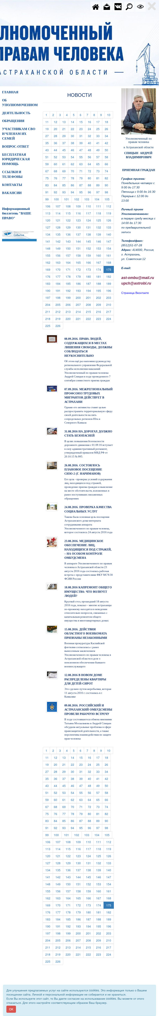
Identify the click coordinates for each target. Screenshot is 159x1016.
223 (100, 318)
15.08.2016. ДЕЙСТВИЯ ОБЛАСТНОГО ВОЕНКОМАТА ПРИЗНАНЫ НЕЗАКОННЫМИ (85, 633)
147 (110, 241)
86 (74, 185)
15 (82, 122)
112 (110, 206)
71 (82, 171)
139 (100, 234)
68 (57, 171)
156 (59, 255)
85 (65, 185)
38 (74, 143)
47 (82, 150)
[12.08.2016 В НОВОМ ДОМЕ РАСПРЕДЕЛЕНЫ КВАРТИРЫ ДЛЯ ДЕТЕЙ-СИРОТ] (52, 674)
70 (74, 171)
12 (57, 122)
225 (49, 325)
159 (90, 255)
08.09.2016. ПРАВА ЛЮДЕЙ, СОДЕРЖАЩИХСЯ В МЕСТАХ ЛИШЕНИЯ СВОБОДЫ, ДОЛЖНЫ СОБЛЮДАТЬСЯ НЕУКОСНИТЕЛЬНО (88, 347)
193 (79, 290)
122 (69, 220)
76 (57, 178)
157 (69, 255)
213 (69, 311)
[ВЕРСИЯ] (140, 6)
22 (74, 129)
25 (99, 129)
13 (65, 122)
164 (69, 262)
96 (91, 192)
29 (65, 136)
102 (78, 199)
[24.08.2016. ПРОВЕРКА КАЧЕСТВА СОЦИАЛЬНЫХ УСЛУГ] (52, 506)
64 (91, 164)
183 (49, 283)
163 (59, 262)
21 (65, 129)
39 (82, 143)
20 (57, 129)
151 (79, 248)
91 (48, 192)
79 (82, 178)
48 (91, 150)
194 (90, 290)
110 (90, 206)
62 (74, 164)
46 (74, 150)
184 (59, 283)
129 (69, 227)
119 (110, 213)
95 (82, 192)
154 (110, 248)
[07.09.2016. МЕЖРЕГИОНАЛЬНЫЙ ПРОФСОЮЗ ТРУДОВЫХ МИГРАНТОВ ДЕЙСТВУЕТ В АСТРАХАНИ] (52, 388)
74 (108, 171)
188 (100, 283)
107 (59, 206)
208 (90, 304)
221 (79, 318)
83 (48, 185)
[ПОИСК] (129, 6)
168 (110, 262)
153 (100, 248)
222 (90, 318)
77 (65, 178)
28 (57, 136)
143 (69, 241)
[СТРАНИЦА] (118, 6)
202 (100, 297)
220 (69, 318)
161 (110, 255)
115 (69, 213)
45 (65, 150)
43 (48, 150)
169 (49, 269)
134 (49, 234)
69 (65, 171)
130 (79, 227)
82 (108, 178)
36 (57, 143)
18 (108, 122)
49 (99, 150)
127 (49, 227)
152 (90, 248)
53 (65, 157)
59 (48, 164)
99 (48, 199)
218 (49, 318)
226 (59, 325)
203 (110, 297)
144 (79, 241)
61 (65, 164)
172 (79, 269)
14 (74, 122)
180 (90, 276)
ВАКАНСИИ (12, 193)
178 (69, 276)
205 (59, 304)
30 (74, 136)
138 (90, 234)
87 (82, 185)
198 (59, 297)
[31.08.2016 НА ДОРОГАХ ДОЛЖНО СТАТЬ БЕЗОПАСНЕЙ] (52, 431)
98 (108, 192)
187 (90, 283)
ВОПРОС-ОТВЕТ (15, 146)
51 (48, 157)
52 (57, 157)
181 (100, 276)
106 (49, 206)
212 (59, 311)
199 (69, 297)
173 (90, 269)
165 (79, 262)
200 (79, 297)
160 (100, 255)
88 (91, 185)
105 (108, 199)
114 (59, 213)
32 (91, 136)
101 (68, 199)
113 (49, 213)
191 (59, 290)
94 (74, 192)
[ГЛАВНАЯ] (95, 6)
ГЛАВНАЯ (10, 92)
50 (108, 150)
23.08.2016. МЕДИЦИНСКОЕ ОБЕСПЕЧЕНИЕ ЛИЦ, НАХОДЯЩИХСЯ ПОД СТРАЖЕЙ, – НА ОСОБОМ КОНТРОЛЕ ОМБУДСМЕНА (88, 550)
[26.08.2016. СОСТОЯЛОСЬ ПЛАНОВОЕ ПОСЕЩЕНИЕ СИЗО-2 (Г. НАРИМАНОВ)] (52, 465)
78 (74, 178)
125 (100, 220)
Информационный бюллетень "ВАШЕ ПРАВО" (16, 213)
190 (49, 290)
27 (48, 136)
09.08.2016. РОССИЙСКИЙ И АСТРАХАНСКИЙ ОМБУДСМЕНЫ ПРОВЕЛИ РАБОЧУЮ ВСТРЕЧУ (88, 710)
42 (108, 143)
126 (110, 220)
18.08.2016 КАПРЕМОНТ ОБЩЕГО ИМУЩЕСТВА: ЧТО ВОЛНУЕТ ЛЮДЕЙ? (88, 591)
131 (90, 227)
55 (82, 157)
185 (69, 283)
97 (99, 192)
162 (49, 262)
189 (110, 283)
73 (99, 171)
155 (49, 255)
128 (59, 227)
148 (49, 248)
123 (79, 220)
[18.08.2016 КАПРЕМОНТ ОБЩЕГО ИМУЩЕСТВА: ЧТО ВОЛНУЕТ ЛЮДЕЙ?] (52, 586)
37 (65, 143)
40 (91, 143)
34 (108, 136)
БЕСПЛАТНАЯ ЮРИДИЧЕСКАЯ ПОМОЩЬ (16, 159)
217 (110, 311)
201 (90, 297)
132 (100, 227)
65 (99, 164)
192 (69, 290)
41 (99, 143)
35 (48, 143)
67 (48, 171)
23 (82, 129)
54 (74, 157)
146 (100, 241)
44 (57, 150)
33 (99, 136)
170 (59, 269)
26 (108, 129)
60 (57, 164)
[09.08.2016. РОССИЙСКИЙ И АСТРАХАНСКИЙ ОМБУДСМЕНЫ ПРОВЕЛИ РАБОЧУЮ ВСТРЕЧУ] (52, 706)
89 (99, 185)
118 (100, 213)
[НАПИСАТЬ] (107, 6)
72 (91, 171)
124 (90, 220)
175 (108, 269)
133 (110, 227)
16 (91, 122)
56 (91, 157)
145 (90, 241)
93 (65, 192)
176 (49, 276)
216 (100, 311)
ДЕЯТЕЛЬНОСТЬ (16, 113)
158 (79, 255)
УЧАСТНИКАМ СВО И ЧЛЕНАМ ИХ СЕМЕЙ (18, 133)
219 (59, 318)
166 (90, 262)
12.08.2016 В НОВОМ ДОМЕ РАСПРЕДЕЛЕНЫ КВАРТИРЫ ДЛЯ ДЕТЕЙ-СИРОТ (85, 679)
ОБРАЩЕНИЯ (13, 121)
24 (91, 129)
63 (82, 164)
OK (11, 1009)
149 (59, 248)
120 (49, 220)
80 (91, 178)
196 (110, 290)
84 (57, 185)
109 (79, 206)
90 (108, 185)
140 (110, 234)
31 (82, 136)
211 (49, 311)
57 (99, 157)
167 (100, 262)
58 (108, 157)
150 (69, 248)
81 (99, 178)
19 (48, 129)
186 (79, 283)
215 (90, 311)
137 (79, 234)
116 (79, 213)
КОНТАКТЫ (12, 185)
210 (110, 304)
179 (79, 276)
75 (48, 178)
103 (88, 199)
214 (79, 311)
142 (59, 241)
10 (110, 114)
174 (100, 269)
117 (90, 213)
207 (79, 304)
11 (48, 122)
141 (49, 241)
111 (100, 206)
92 (57, 192)
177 (59, 276)
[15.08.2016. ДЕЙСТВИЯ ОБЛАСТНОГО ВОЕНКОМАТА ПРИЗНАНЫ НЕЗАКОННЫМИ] (52, 629)
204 (49, 304)
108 (69, 206)
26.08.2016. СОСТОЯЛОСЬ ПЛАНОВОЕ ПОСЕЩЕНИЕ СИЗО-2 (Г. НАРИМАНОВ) (83, 469)
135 (59, 234)
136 (69, 234)
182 (110, 276)
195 (100, 290)
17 (99, 122)
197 (49, 297)
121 (59, 220)
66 (108, 164)
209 (100, 304)
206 (69, 304)
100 (57, 199)
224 (110, 318)
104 (98, 199)
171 (69, 269)
